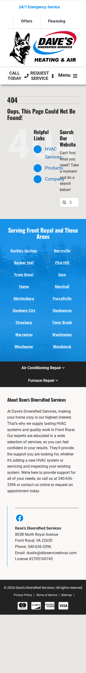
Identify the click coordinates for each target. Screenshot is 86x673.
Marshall (62, 287)
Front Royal (23, 275)
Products (54, 168)
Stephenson (62, 310)
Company (54, 179)
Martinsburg (24, 298)
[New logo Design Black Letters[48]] (43, 33)
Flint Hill (62, 263)
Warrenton (23, 335)
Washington (62, 335)
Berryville (62, 251)
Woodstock (62, 347)
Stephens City (23, 310)
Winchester (24, 347)
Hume (24, 287)
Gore (62, 275)
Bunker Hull (23, 263)
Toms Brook (62, 322)
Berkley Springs (24, 251)
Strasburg (24, 322)
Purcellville (62, 298)
